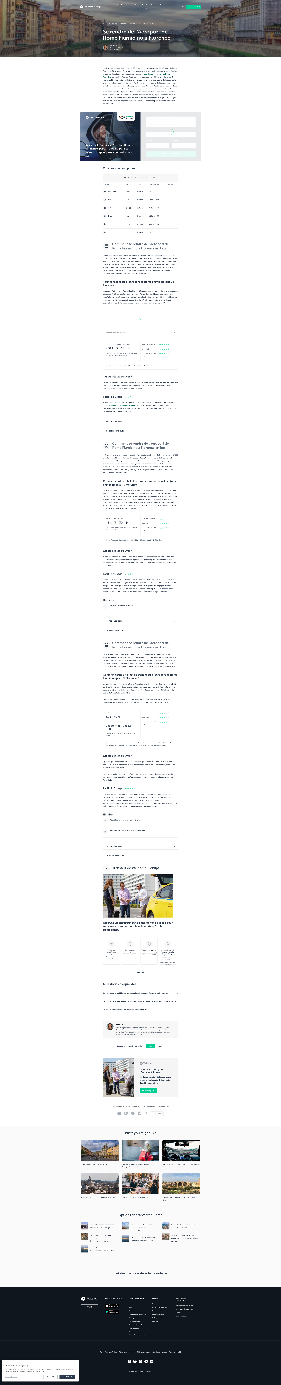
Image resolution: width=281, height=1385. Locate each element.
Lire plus (140, 972)
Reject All (50, 1377)
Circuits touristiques (124, 5)
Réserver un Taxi (193, 7)
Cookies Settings (11, 1377)
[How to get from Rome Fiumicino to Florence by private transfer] (105, 232)
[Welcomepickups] (91, 6)
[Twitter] (135, 1363)
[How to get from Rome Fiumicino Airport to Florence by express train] (105, 224)
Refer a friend (134, 1328)
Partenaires (156, 1311)
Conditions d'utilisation (138, 1314)
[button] (135, 176)
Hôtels (154, 1304)
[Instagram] (141, 1363)
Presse (131, 1311)
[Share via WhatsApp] (126, 1114)
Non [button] (160, 1046)
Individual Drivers (158, 1314)
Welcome (107, 23)
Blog (130, 1307)
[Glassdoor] (146, 1363)
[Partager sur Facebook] (139, 1114)
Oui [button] (150, 1046)
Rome (115, 23)
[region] (40, 1370)
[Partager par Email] (119, 1114)
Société (131, 1304)
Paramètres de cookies (137, 1335)
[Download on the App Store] (115, 1306)
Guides (137, 5)
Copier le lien (157, 1114)
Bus (109, 208)
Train (109, 216)
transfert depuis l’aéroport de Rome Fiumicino (122, 405)
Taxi (109, 199)
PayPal (178, 1313)
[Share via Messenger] (133, 1114)
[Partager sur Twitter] (146, 1114)
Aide (91, 1307)
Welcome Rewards (135, 1325)
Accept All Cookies (67, 1377)
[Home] (90, 1299)
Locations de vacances (160, 1307)
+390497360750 (134, 1352)
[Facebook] (129, 1363)
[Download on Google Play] (115, 1312)
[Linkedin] (151, 1363)
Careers (131, 1332)
